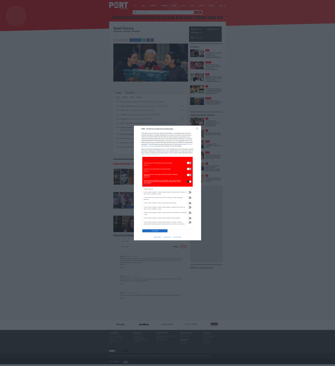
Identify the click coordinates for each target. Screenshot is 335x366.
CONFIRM (155, 231)
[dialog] (167, 183)
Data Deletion (157, 237)
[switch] (189, 163)
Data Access (167, 237)
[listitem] (167, 159)
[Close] (197, 129)
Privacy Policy (177, 237)
